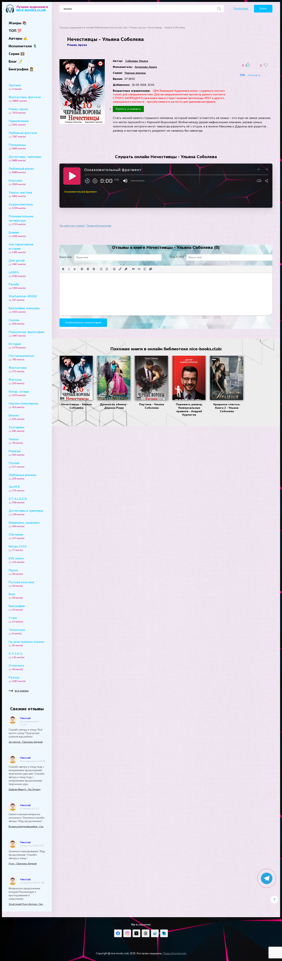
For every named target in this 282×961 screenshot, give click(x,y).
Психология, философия (26, 333)
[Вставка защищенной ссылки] (126, 269)
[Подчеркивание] (75, 269)
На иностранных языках (26, 643)
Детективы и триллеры (26, 512)
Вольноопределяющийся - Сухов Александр (27, 826)
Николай (25, 718)
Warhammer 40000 (23, 298)
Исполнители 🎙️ (23, 46)
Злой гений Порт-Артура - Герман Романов (27, 904)
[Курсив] (69, 269)
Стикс (16, 619)
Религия (16, 452)
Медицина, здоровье (24, 524)
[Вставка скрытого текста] (150, 269)
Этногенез (16, 667)
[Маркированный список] (101, 269)
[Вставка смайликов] (114, 269)
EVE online (16, 560)
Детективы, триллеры (25, 158)
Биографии (17, 607)
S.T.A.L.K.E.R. (18, 500)
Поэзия (16, 464)
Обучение (16, 536)
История (17, 345)
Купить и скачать (128, 109)
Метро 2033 (17, 548)
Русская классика (21, 583)
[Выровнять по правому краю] (93, 269)
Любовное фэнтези (23, 134)
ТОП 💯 (15, 30)
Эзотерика (16, 429)
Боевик (17, 234)
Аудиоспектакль (21, 206)
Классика (17, 182)
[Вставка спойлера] (145, 269)
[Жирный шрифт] (63, 269)
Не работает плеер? (72, 226)
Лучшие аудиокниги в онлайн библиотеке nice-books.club (93, 27)
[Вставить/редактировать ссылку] (120, 269)
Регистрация (241, 8)
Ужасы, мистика (20, 194)
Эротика (15, 87)
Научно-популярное (23, 405)
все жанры (22, 691)
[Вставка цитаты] (133, 269)
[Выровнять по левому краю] (82, 269)
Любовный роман (21, 170)
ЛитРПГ (16, 488)
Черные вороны (135, 73)
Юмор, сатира (19, 393)
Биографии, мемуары (24, 309)
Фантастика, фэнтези (25, 98)
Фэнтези (16, 381)
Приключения (19, 122)
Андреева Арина (145, 67)
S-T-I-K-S (16, 655)
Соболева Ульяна (136, 61)
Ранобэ (17, 286)
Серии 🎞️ (17, 53)
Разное (17, 679)
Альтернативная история (21, 248)
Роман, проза (18, 110)
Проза (16, 572)
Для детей (17, 262)
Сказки (16, 321)
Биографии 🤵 (21, 69)
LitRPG (17, 274)
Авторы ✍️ (18, 38)
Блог (16, 595)
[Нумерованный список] (107, 269)
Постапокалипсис (21, 357)
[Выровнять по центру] (88, 269)
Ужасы (16, 440)
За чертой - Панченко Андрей (26, 741)
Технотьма (17, 631)
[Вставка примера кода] (139, 269)
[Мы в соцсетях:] (118, 933)
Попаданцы (17, 146)
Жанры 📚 (17, 23)
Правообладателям (99, 226)
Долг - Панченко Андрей (23, 863)
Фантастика (17, 369)
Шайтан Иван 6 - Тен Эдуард (24, 789)
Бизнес (16, 417)
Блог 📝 (15, 61)
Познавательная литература (21, 220)
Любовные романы (22, 476)
